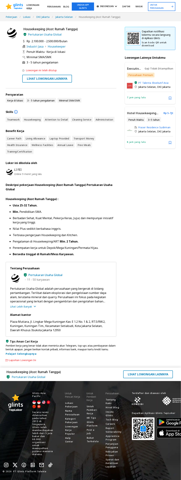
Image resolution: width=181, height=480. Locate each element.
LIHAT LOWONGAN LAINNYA (47, 79)
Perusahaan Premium (140, 75)
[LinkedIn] (32, 465)
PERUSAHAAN (54, 6)
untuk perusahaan (157, 6)
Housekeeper (57, 46)
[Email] (41, 465)
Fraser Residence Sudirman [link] (154, 127)
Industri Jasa (35, 46)
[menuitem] (107, 6)
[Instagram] (6, 465)
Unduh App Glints (83, 6)
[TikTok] (50, 465)
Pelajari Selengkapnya (21, 353)
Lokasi (26, 17)
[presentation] (14, 6)
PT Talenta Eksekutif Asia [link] (153, 82)
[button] (25, 34)
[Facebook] (23, 465)
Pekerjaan (11, 17)
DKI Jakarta (42, 17)
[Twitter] (15, 465)
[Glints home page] (14, 6)
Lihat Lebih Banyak (21, 306)
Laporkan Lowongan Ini (22, 360)
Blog (66, 6)
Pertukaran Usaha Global (45, 34)
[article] (150, 83)
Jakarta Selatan (64, 17)
